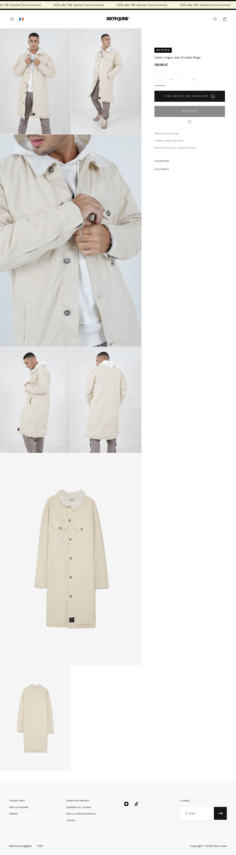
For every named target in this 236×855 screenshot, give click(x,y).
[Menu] (12, 19)
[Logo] (118, 19)
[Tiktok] (136, 804)
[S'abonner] (220, 813)
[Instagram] (126, 804)
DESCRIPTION (161, 161)
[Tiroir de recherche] (215, 19)
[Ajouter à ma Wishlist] (189, 122)
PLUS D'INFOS (161, 169)
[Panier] (225, 19)
